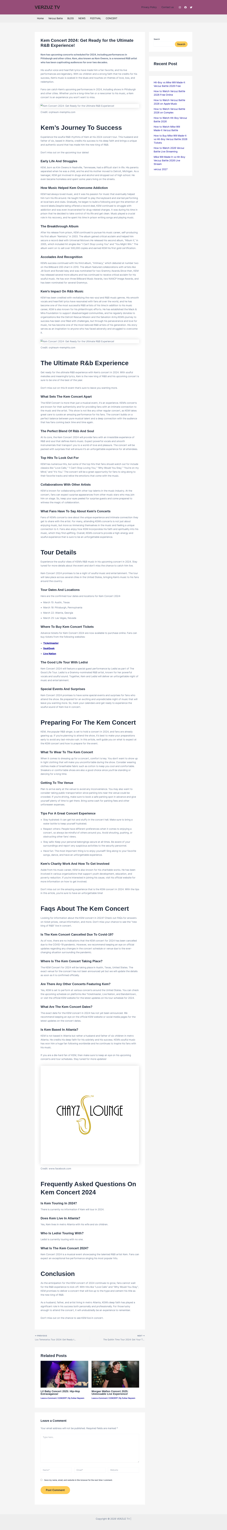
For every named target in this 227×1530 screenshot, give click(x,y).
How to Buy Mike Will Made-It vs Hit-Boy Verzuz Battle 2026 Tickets (170, 139)
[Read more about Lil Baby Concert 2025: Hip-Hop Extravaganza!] (64, 1374)
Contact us (167, 7)
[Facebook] (185, 7)
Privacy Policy (149, 7)
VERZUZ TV (47, 7)
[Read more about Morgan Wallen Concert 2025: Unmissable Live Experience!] (115, 1374)
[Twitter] (191, 7)
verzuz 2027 (160, 169)
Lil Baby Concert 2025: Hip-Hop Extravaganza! (60, 1392)
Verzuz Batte (55, 18)
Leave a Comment (48, 1398)
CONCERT (111, 18)
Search (157, 39)
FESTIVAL (95, 18)
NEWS (81, 18)
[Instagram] (180, 7)
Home (40, 18)
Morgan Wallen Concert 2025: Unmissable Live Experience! (110, 1392)
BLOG (70, 18)
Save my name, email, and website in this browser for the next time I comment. (78, 1480)
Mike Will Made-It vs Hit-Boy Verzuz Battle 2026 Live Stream (169, 160)
